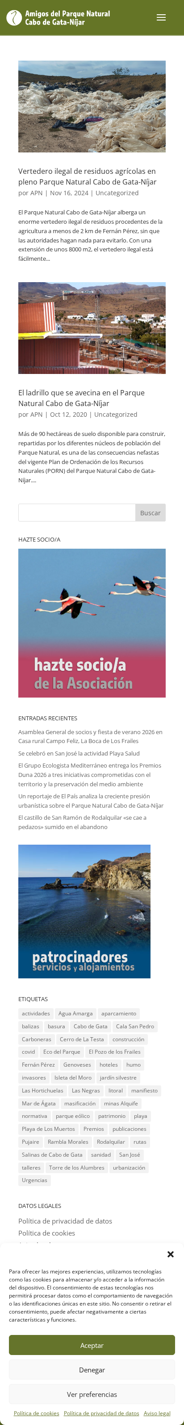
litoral (116, 1090)
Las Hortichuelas (42, 1090)
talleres (31, 1167)
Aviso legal (157, 1413)
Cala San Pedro (135, 1026)
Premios (94, 1129)
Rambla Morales (68, 1142)
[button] (170, 1254)
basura (56, 1026)
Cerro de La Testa (82, 1039)
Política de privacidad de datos (101, 1413)
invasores (34, 1077)
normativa (34, 1116)
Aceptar (92, 1345)
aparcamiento (118, 1013)
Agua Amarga (76, 1013)
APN (36, 193)
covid (28, 1051)
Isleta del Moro (73, 1077)
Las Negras (86, 1090)
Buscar (150, 513)
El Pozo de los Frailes (115, 1051)
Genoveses (77, 1064)
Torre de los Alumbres (77, 1167)
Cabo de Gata (91, 1026)
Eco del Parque (61, 1051)
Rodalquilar (111, 1142)
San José (129, 1154)
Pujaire (30, 1142)
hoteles (109, 1064)
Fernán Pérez (38, 1064)
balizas (30, 1026)
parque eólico (73, 1116)
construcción (128, 1039)
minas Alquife (121, 1103)
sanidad (101, 1154)
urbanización (129, 1167)
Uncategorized (117, 193)
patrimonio (111, 1116)
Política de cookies (36, 1413)
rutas (140, 1142)
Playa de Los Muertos (48, 1129)
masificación (80, 1103)
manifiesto (144, 1090)
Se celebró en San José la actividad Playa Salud (79, 753)
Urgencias (34, 1180)
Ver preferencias (92, 1394)
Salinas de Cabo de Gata (52, 1154)
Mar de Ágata (39, 1103)
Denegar (92, 1369)
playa (140, 1116)
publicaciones (129, 1129)
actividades (36, 1013)
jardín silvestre (118, 1077)
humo (133, 1064)
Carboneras (36, 1039)
